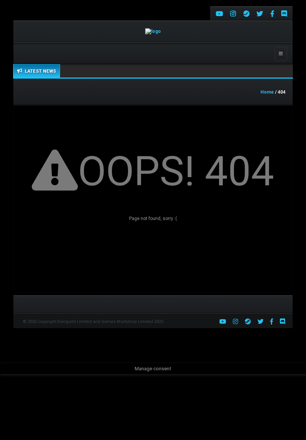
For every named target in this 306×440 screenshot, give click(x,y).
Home (267, 92)
